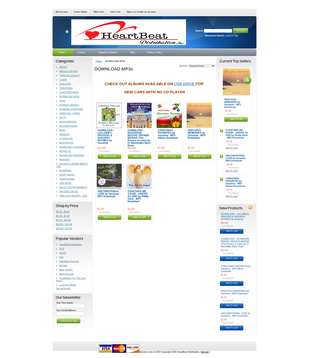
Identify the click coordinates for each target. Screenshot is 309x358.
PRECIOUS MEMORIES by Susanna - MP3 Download (197, 134)
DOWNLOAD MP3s (69, 96)
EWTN (62, 253)
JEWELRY (64, 134)
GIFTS (62, 117)
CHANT (63, 79)
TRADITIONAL (67, 179)
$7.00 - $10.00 (63, 220)
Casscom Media (67, 285)
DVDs (62, 100)
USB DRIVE (65, 183)
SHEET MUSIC (67, 174)
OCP (61, 248)
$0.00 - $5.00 (63, 211)
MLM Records (66, 274)
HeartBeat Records (69, 261)
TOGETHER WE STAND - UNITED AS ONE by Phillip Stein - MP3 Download (138, 196)
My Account (62, 12)
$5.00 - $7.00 (63, 216)
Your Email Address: (66, 310)
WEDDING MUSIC (68, 191)
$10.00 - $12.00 (64, 224)
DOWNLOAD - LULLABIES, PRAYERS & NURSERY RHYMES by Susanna (106, 136)
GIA (61, 257)
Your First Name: (64, 302)
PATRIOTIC (65, 151)
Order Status (80, 12)
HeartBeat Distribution (70, 244)
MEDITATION (66, 142)
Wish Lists (99, 12)
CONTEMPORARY (69, 92)
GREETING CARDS (69, 113)
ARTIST (63, 67)
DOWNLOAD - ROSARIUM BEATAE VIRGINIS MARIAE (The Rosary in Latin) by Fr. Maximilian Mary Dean (139, 138)
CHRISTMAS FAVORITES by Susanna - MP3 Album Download (168, 134)
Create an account (146, 12)
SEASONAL (65, 170)
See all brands (63, 288)
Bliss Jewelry (66, 269)
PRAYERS (64, 159)
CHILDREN (65, 84)
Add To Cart (109, 156)
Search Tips (232, 35)
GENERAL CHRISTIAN (71, 109)
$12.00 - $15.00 (64, 228)
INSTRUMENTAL (68, 121)
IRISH (62, 130)
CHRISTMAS (66, 88)
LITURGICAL (66, 138)
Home (99, 61)
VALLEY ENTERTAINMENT (73, 187)
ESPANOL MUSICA (69, 105)
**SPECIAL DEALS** (69, 75)
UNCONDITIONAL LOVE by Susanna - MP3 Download (109, 194)
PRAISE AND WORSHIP (71, 155)
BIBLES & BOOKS (68, 71)
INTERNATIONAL (68, 126)
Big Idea (63, 265)
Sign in (130, 12)
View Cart (115, 12)
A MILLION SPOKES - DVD (73, 195)
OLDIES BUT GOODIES (72, 147)
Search (199, 30)
